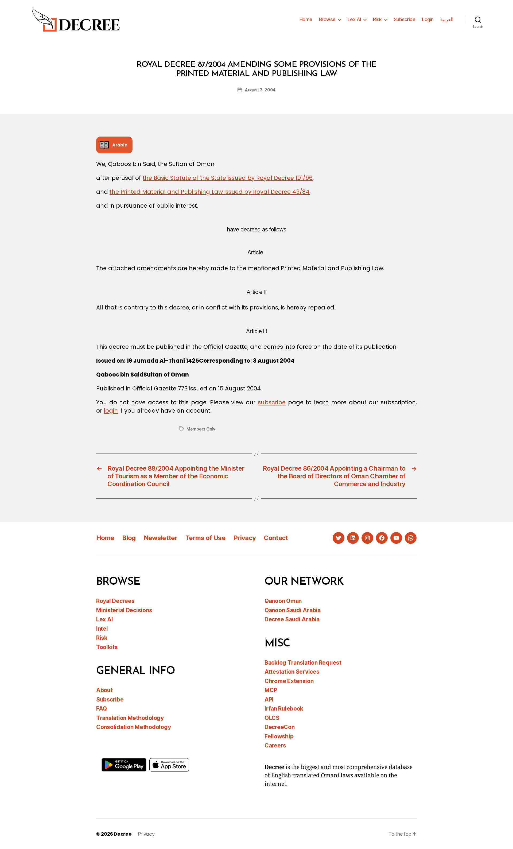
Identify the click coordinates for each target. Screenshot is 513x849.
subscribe (272, 402)
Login (428, 19)
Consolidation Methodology (133, 727)
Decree (122, 834)
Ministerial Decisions (124, 610)
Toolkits (107, 647)
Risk (377, 19)
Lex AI (354, 19)
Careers (275, 745)
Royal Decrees (115, 601)
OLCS (272, 718)
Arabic (119, 145)
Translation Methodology (130, 718)
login (111, 410)
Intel (102, 628)
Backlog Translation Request (303, 662)
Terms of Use (205, 538)
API (269, 699)
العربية (446, 19)
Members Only (200, 429)
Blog (128, 538)
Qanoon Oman (283, 601)
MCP (271, 690)
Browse (327, 19)
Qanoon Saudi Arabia (293, 610)
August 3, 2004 (260, 89)
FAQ (101, 708)
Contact (276, 538)
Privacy (245, 538)
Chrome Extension (289, 681)
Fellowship (279, 736)
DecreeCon (280, 727)
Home (306, 19)
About (104, 690)
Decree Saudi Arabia (292, 619)
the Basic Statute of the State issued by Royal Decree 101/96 (228, 178)
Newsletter (160, 538)
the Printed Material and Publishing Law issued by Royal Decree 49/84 (209, 192)
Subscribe (404, 19)
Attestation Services (292, 671)
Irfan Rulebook (284, 708)
